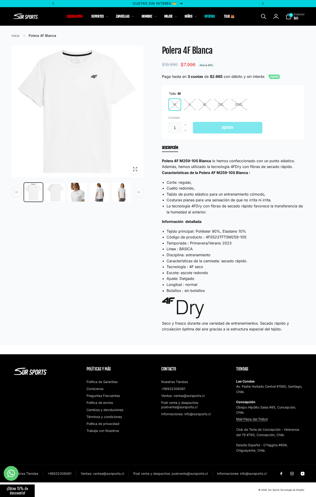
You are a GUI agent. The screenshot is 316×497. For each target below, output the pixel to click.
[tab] (170, 148)
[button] (99, 16)
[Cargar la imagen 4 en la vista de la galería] (99, 192)
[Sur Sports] (30, 375)
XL (205, 104)
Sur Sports (273, 489)
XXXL (239, 104)
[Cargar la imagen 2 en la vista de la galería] (55, 192)
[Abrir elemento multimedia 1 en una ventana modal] (77, 111)
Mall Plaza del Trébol (252, 419)
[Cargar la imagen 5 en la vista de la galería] (121, 192)
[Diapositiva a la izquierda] (16, 192)
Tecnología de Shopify (292, 489)
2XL (221, 104)
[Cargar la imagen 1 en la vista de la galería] (33, 192)
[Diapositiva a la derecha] (138, 192)
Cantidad (174, 117)
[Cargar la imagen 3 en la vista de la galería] (77, 192)
